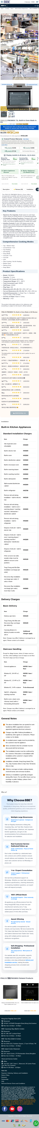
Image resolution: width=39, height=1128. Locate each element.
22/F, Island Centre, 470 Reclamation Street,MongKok (19, 1053)
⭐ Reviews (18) (18, 189)
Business (4, 1077)
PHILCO (3, 120)
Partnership (4, 1079)
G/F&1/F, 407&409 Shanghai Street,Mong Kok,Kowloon (20, 1023)
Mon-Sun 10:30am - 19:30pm (12, 1025)
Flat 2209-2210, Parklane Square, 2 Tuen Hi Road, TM (19, 1043)
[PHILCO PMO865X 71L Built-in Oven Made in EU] (19, 96)
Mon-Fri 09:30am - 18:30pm (12, 1067)
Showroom (7, 1021)
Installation (30, 189)
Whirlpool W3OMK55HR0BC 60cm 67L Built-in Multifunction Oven (10, 1003)
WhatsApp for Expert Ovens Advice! (19, 12)
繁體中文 (3, 5)
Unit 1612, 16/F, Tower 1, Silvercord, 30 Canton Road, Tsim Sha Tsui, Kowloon (18, 1064)
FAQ (2, 1081)
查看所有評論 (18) (20, 413)
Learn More (4, 144)
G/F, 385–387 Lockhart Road (12, 1033)
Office (5, 1061)
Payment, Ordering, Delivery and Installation (14, 1073)
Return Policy (5, 1075)
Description (6, 189)
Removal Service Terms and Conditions (13, 1083)
